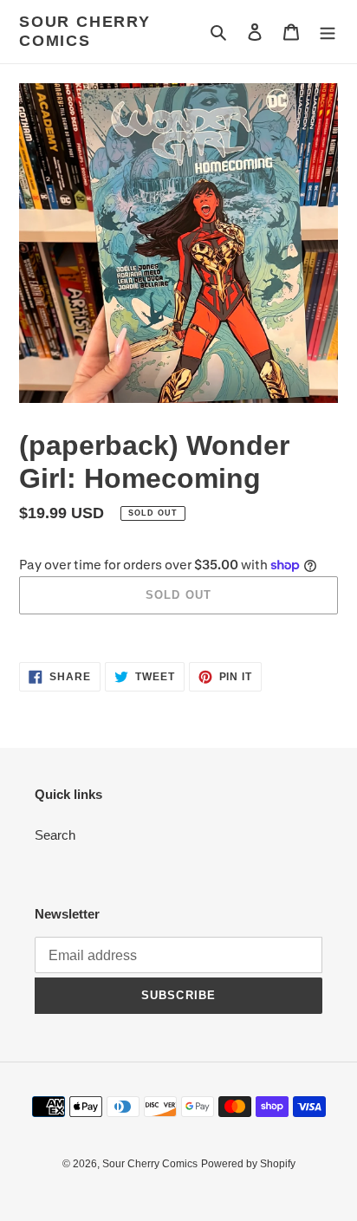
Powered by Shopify (248, 1164)
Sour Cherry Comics (85, 31)
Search (55, 835)
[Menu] (327, 31)
